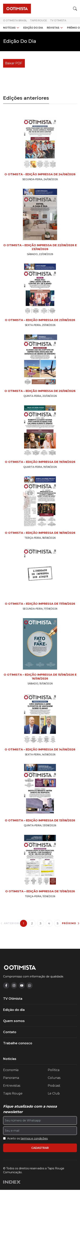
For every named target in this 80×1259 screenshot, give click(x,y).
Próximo (69, 923)
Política (53, 1070)
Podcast (54, 1085)
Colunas (54, 1078)
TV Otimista (58, 20)
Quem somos (14, 1021)
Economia (10, 1070)
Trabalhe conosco (17, 1043)
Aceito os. (27, 1138)
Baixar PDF (13, 63)
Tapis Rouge (38, 20)
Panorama (11, 1078)
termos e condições (34, 1138)
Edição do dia (33, 27)
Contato (9, 1032)
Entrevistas (11, 1085)
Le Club (54, 1093)
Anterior (11, 923)
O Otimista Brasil (15, 20)
